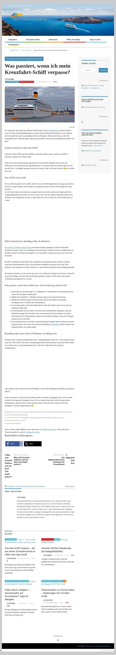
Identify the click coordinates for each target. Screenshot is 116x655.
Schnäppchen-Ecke (32, 432)
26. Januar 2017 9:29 (43, 82)
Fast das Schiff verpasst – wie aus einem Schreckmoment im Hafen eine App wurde (20, 551)
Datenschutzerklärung (103, 646)
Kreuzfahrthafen (53, 130)
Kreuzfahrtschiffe (33, 39)
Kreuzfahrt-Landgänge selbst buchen (18, 247)
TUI (64, 581)
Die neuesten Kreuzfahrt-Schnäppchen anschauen (24, 59)
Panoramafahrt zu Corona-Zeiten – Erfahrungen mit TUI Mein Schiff (58, 593)
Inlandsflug (55, 324)
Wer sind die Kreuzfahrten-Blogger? (19, 6)
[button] (14, 443)
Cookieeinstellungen (106, 650)
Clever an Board (26, 50)
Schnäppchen (13, 45)
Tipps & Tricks (95, 39)
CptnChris (9, 79)
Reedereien (53, 39)
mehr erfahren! (98, 146)
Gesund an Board (22, 581)
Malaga (57, 539)
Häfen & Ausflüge (73, 39)
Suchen (104, 70)
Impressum (90, 646)
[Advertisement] (40, 221)
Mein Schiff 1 (58, 581)
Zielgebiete (12, 39)
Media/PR (81, 646)
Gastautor (11, 558)
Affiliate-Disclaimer (49, 429)
